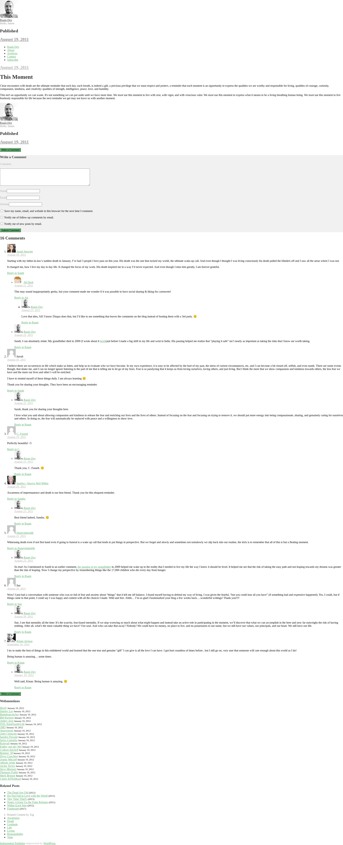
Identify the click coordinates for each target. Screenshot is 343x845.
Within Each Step (17, 805)
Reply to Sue (14, 604)
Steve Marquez (8, 769)
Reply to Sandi (15, 273)
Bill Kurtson (7, 717)
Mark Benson (7, 775)
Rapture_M (6, 753)
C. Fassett (22, 433)
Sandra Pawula (9, 736)
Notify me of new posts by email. (23, 223)
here (102, 341)
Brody (3, 708)
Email (3, 197)
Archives (12, 53)
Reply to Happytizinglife (21, 548)
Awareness (13, 817)
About (10, 50)
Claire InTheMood (10, 778)
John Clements (8, 733)
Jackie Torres (7, 765)
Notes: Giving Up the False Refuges (27, 802)
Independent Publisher (12, 843)
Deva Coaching (9, 756)
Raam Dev (6, 20)
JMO (3, 727)
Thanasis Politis (9, 772)
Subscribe (12, 59)
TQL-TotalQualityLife (12, 724)
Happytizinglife (25, 532)
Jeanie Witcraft (8, 759)
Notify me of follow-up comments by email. (29, 217)
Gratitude (12, 824)
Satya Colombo (9, 740)
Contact (11, 56)
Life (9, 827)
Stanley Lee (6, 711)
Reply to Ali (21, 297)
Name (3, 190)
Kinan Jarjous (24, 641)
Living (11, 830)
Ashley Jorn (6, 720)
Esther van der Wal (11, 746)
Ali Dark (28, 282)
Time (10, 837)
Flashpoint (13, 808)
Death (10, 821)
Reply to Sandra (16, 498)
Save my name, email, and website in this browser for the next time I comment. (48, 211)
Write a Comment (10, 150)
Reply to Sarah (15, 390)
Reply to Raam (29, 322)
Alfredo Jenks (7, 762)
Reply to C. (13, 449)
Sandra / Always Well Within (32, 483)
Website (4, 204)
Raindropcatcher (9, 714)
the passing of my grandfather (94, 566)
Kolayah (5, 743)
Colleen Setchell (9, 749)
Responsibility (15, 834)
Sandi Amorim (24, 251)
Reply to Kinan (15, 662)
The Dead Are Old (17, 792)
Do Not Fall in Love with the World (27, 795)
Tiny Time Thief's (17, 798)
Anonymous (6, 730)
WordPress (49, 843)
